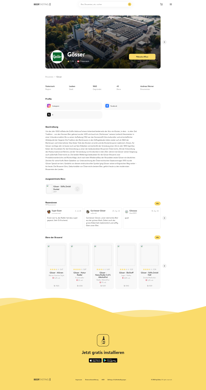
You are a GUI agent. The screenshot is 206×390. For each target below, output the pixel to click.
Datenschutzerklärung (91, 380)
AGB (103, 380)
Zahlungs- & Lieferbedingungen (117, 380)
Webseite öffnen (142, 57)
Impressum (79, 380)
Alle (157, 203)
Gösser (59, 77)
